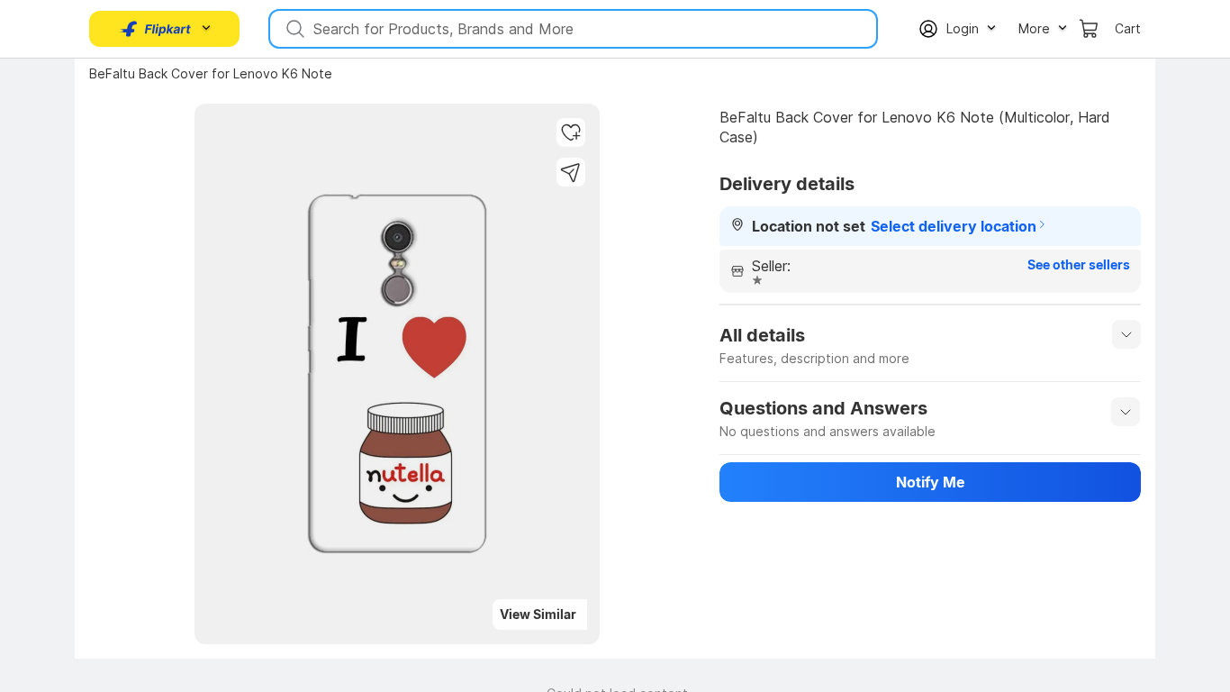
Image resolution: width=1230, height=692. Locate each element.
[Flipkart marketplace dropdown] (155, 29)
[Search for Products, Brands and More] (293, 29)
